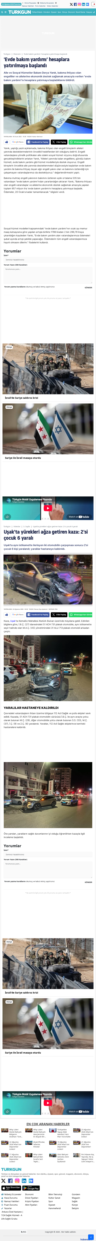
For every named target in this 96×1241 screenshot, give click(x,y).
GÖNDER (88, 287)
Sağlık (75, 1201)
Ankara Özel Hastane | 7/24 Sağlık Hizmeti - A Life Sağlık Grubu (12, 1215)
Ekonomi (17, 54)
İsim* (6, 255)
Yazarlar (8, 1208)
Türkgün (7, 54)
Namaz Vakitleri (28, 6)
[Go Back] (91, 1237)
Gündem (76, 1194)
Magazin (76, 1198)
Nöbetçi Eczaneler (47, 3)
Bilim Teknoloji (55, 1194)
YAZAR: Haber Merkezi (34, 136)
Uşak (13, 621)
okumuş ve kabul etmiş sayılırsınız (29, 287)
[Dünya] (48, 368)
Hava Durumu (11, 1198)
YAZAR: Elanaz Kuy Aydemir (38, 609)
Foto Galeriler (40, 6)
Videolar (17, 526)
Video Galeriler (52, 6)
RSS (24, 1232)
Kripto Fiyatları (32, 1201)
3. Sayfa (26, 526)
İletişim (75, 1208)
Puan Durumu (11, 1204)
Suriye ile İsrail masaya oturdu (23, 458)
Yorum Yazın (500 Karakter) (15, 265)
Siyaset (51, 1204)
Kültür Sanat (54, 1198)
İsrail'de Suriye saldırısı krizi (21, 397)
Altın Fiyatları (31, 1204)
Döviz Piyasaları (30, 3)
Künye (75, 1204)
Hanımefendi (54, 1208)
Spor (50, 1201)
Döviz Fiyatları (31, 1198)
